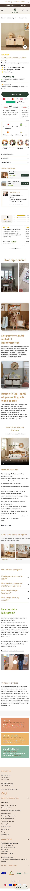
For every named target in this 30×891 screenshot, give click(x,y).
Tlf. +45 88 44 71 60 (7, 785)
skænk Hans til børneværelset (18, 346)
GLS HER (3, 88)
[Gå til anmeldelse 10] (18, 248)
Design (3, 832)
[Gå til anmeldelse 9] (17, 248)
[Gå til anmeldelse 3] (11, 248)
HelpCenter (4, 802)
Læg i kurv (25, 175)
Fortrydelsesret (5, 813)
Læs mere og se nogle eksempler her (12, 651)
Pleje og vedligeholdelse (8, 816)
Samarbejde (4, 824)
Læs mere (21, 742)
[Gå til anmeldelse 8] (16, 248)
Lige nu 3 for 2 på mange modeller (15, 2)
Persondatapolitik (6, 808)
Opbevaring (11, 18)
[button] (5, 55)
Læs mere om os (6, 525)
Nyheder (4, 559)
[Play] (15, 662)
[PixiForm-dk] (15, 10)
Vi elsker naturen (6, 826)
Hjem (2, 18)
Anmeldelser (5, 834)
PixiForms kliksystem (7, 818)
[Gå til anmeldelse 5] (13, 248)
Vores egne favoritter (7, 821)
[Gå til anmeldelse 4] (12, 248)
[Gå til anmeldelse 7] (15, 248)
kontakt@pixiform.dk (7, 783)
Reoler (18, 559)
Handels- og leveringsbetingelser (11, 810)
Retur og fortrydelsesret (8, 805)
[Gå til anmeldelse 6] (14, 248)
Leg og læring (5, 829)
